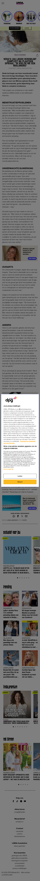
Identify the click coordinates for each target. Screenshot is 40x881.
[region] (20, 440)
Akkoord (20, 482)
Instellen (20, 476)
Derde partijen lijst (8, 469)
